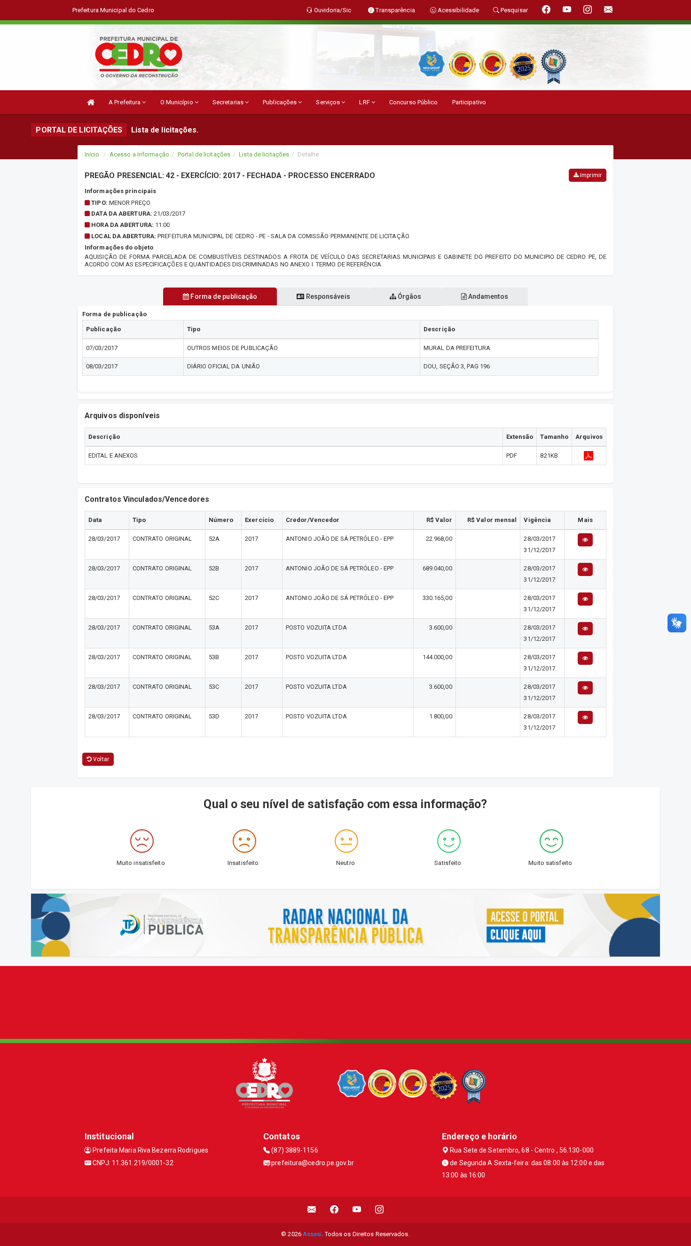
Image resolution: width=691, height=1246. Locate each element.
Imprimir (590, 175)
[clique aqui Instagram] (379, 1209)
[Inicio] (90, 102)
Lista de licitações (264, 154)
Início (92, 154)
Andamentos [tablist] (487, 296)
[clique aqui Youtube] (357, 1209)
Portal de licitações (204, 154)
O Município (177, 102)
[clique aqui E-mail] (312, 1209)
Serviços (328, 102)
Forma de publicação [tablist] (223, 296)
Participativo (469, 102)
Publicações (280, 102)
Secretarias (228, 102)
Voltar (100, 759)
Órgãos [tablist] (409, 296)
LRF (365, 102)
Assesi (312, 1234)
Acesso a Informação (139, 154)
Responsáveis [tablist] (327, 296)
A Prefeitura (125, 102)
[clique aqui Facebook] (334, 1209)
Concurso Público (413, 102)
